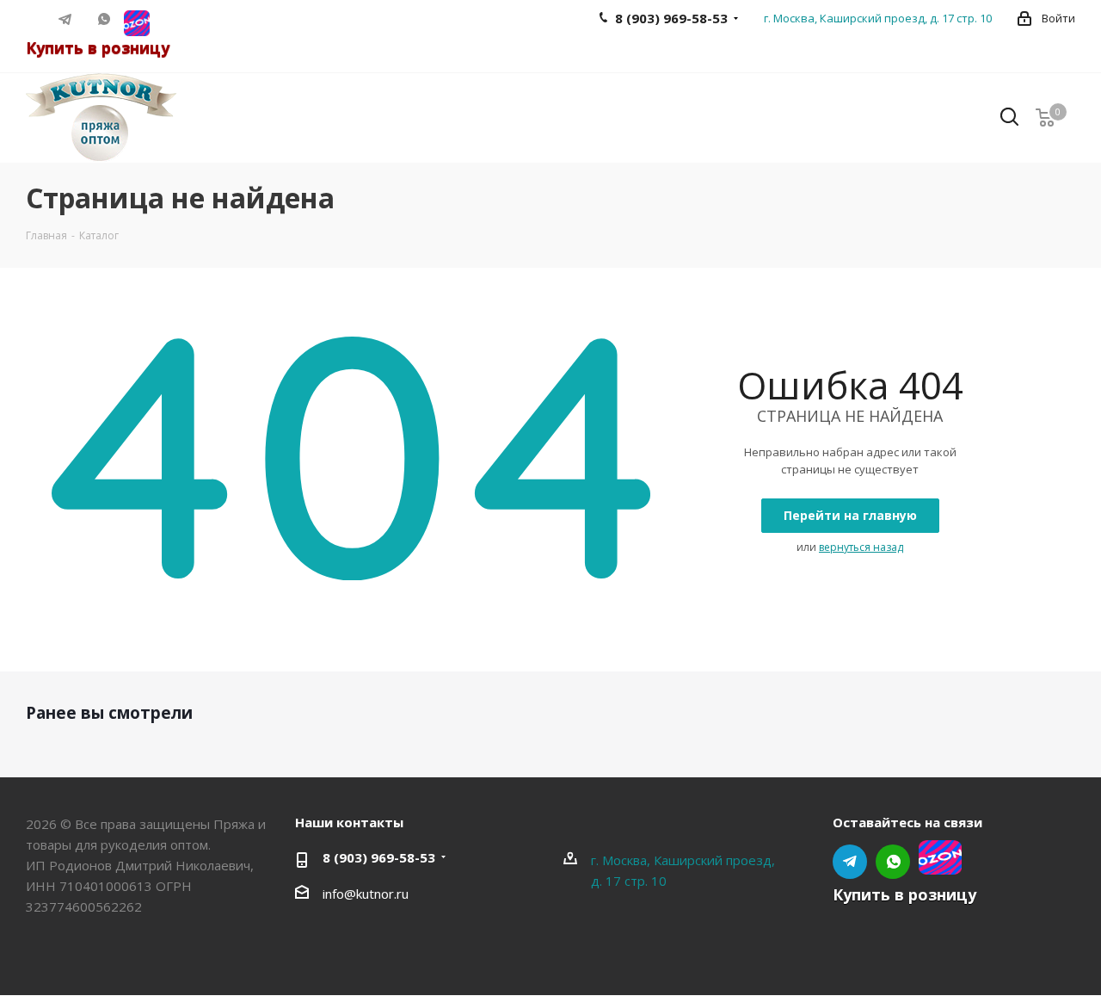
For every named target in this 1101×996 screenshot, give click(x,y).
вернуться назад (861, 547)
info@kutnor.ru (366, 893)
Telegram (65, 19)
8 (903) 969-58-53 (379, 857)
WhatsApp (104, 19)
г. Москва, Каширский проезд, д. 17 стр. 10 (878, 18)
